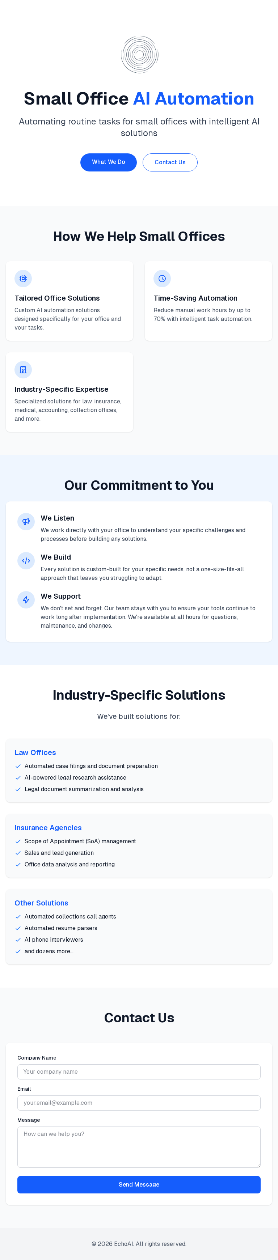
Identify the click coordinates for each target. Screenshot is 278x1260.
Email (24, 1089)
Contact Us (170, 162)
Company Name (36, 1058)
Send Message (139, 1184)
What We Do (108, 162)
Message (28, 1120)
